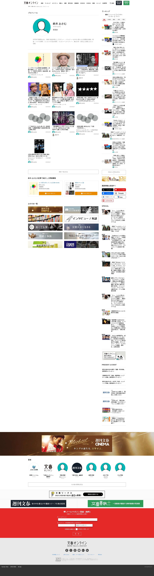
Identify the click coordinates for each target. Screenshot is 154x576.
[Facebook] (66, 550)
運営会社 (100, 554)
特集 (60, 3)
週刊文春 (70, 3)
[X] (70, 550)
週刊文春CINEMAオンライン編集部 (118, 138)
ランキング (47, 3)
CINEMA (88, 3)
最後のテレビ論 (79, 182)
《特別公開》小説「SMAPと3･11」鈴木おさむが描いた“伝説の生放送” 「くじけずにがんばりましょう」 (87, 99)
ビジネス (119, 14)
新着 (42, 3)
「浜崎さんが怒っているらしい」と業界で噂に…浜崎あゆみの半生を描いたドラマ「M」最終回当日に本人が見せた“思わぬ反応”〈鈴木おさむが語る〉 (39, 100)
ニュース (112, 14)
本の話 (19, 566)
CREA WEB (13, 566)
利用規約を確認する (70, 529)
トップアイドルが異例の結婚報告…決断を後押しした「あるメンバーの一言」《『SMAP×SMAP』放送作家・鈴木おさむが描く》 (39, 70)
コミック (98, 3)
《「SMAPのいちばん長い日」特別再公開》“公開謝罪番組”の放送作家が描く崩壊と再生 (39, 128)
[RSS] (87, 550)
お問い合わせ (66, 554)
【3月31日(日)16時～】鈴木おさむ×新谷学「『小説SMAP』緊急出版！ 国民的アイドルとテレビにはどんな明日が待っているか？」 (87, 70)
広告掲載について (56, 554)
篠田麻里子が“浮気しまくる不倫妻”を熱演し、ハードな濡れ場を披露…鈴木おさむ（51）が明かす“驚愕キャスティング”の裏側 (63, 100)
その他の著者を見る (77, 484)
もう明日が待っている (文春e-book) (49, 182)
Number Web (5, 566)
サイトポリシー (91, 554)
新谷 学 (81, 78)
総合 (106, 14)
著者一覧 (33, 6)
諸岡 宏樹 (116, 32)
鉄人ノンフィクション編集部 (119, 102)
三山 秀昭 (116, 87)
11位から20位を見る (114, 172)
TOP (29, 6)
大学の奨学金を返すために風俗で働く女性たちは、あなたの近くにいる (39, 155)
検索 (113, 3)
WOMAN (82, 3)
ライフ (118, 16)
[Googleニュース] (79, 550)
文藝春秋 (76, 3)
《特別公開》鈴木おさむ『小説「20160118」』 (85, 127)
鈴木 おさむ (34, 77)
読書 (93, 3)
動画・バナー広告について (78, 554)
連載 (65, 3)
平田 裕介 (116, 167)
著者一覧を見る (63, 172)
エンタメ (111, 16)
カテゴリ (54, 3)
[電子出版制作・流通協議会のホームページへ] (58, 559)
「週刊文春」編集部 (118, 44)
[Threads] (75, 550)
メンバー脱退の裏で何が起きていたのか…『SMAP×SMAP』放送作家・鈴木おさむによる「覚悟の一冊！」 (63, 69)
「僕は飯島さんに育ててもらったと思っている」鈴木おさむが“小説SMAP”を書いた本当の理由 (63, 128)
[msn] (83, 550)
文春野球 (104, 3)
